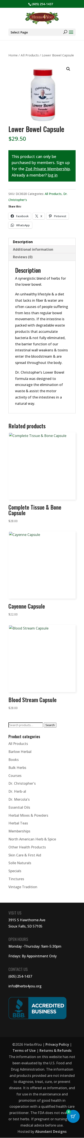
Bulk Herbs (17, 767)
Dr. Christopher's (22, 783)
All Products (30, 55)
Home (13, 55)
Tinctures (16, 879)
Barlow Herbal (19, 751)
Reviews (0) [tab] (23, 257)
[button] (68, 69)
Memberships (19, 831)
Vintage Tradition (22, 887)
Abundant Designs (51, 1131)
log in (53, 175)
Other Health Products (27, 847)
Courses (15, 775)
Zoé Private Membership (47, 168)
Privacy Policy (57, 1044)
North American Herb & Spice (32, 839)
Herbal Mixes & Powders (28, 815)
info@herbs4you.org (25, 986)
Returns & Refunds (55, 1050)
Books (13, 759)
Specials (14, 871)
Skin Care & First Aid (24, 855)
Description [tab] (23, 241)
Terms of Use (24, 1050)
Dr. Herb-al (17, 791)
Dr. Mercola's (19, 799)
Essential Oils (19, 807)
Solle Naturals (19, 863)
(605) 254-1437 (20, 976)
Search (50, 725)
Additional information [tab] (33, 249)
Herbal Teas (18, 823)
